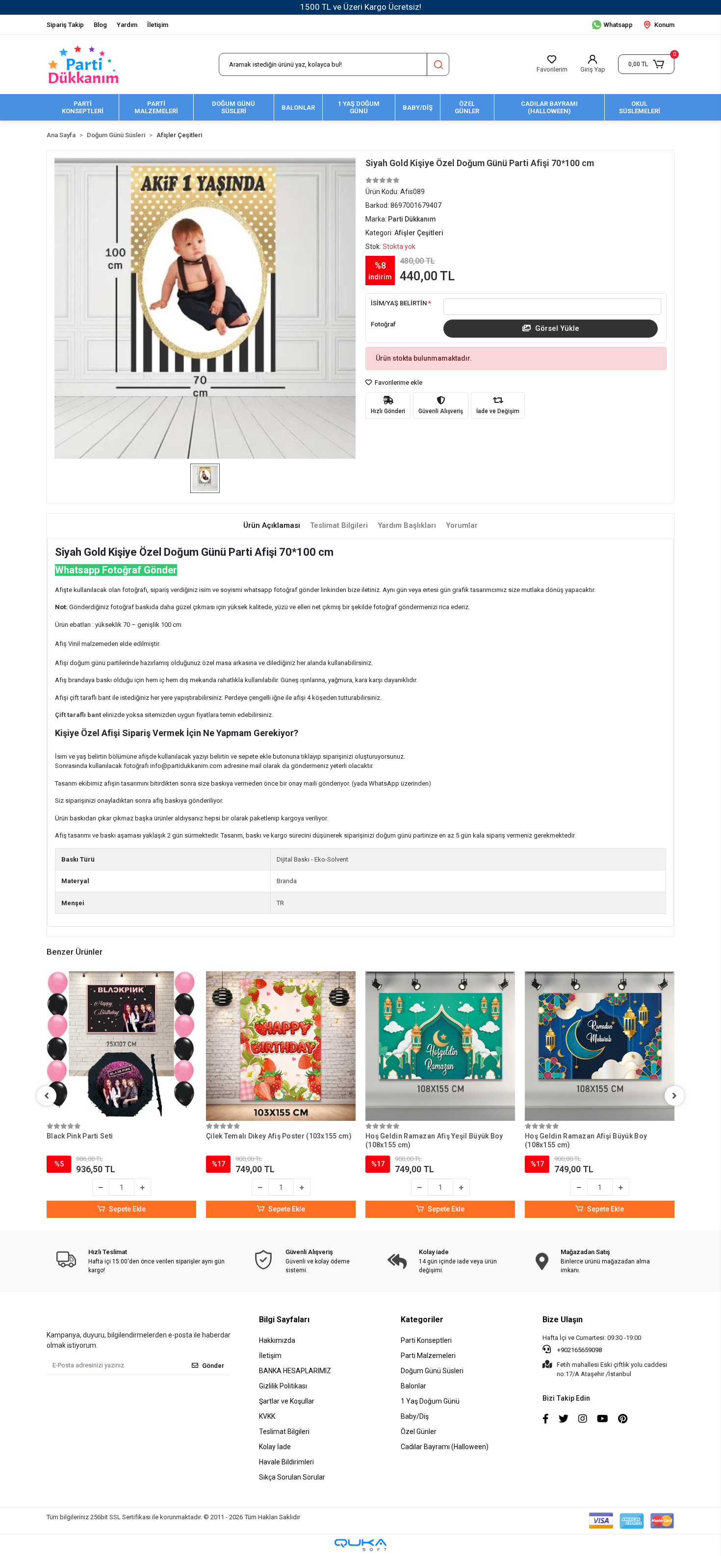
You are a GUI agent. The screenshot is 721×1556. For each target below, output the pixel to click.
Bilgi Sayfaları (284, 1319)
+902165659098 (579, 1350)
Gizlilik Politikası (283, 1386)
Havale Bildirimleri (286, 1462)
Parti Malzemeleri (428, 1355)
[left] (46, 1096)
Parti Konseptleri (426, 1340)
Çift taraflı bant (79, 714)
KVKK (267, 1416)
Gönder (213, 1365)
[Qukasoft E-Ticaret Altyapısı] (360, 1545)
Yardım (127, 24)
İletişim (157, 24)
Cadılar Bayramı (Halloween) (445, 1447)
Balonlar (413, 1386)
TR (280, 903)
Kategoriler (422, 1319)
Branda (287, 881)
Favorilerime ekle (397, 382)
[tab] (271, 525)
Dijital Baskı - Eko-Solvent (312, 859)
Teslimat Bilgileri (284, 1431)
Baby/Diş (415, 1416)
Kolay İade (275, 1447)
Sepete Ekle (127, 1209)
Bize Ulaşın (562, 1319)
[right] (674, 1096)
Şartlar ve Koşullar (286, 1401)
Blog (100, 24)
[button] (646, 64)
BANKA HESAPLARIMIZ (295, 1371)
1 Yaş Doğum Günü (430, 1401)
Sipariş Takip (65, 24)
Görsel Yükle (556, 328)
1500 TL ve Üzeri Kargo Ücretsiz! (360, 7)
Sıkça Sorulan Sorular (292, 1477)
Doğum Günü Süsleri (432, 1371)
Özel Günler (419, 1431)
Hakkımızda (277, 1340)
